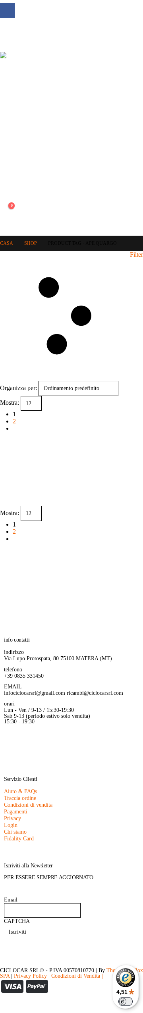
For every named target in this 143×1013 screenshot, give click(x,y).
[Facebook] (7, 10)
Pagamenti (15, 811)
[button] (6, 155)
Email (10, 899)
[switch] (125, 1001)
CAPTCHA (17, 921)
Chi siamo (15, 831)
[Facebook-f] (14, 744)
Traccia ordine (20, 798)
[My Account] (6, 190)
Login (10, 825)
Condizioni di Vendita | (77, 976)
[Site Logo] (44, 96)
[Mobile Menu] (6, 34)
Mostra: (9, 402)
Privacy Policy (30, 976)
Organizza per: (18, 387)
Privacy (12, 818)
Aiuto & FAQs (20, 791)
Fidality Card (19, 838)
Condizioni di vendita (28, 805)
